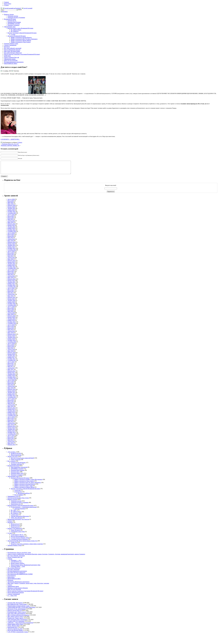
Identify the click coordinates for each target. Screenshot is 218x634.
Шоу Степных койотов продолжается (18, 615)
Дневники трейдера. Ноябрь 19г (10, 145)
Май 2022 (10, 274)
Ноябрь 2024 (11, 228)
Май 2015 (10, 403)
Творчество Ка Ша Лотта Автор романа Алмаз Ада (22, 540)
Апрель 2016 (11, 386)
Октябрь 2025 (11, 211)
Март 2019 (10, 332)
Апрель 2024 (11, 239)
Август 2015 (11, 398)
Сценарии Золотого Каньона (19, 539)
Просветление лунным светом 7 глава (18, 605)
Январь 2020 (11, 317)
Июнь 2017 (10, 365)
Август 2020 (11, 306)
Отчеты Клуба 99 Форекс (18, 462)
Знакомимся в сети (12, 496)
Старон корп (14, 514)
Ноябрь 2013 (11, 430)
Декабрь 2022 (11, 263)
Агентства (17, 490)
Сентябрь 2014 (11, 415)
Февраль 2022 (11, 279)
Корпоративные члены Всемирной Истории (20, 28)
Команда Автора (9, 14)
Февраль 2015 (11, 407)
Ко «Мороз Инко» (16, 29)
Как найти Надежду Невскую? (13, 53)
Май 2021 (10, 292)
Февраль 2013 (11, 444)
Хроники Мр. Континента (15, 602)
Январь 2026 (11, 207)
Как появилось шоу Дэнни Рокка (17, 604)
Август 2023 (11, 251)
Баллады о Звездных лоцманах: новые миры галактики (27, 544)
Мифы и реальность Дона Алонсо (21, 42)
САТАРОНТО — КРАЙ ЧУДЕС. (10, 139)
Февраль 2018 (11, 352)
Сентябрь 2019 (11, 323)
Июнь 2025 (10, 217)
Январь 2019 (11, 335)
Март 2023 (10, 259)
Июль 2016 (10, 381)
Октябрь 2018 (11, 340)
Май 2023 (10, 256)
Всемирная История (10, 19)
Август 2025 (11, 214)
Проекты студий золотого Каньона (17, 588)
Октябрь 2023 (11, 248)
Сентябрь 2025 (11, 213)
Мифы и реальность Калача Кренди (21, 37)
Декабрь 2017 (11, 355)
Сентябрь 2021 (11, 286)
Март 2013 (10, 443)
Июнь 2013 (10, 438)
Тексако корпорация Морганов (20, 516)
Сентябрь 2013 (11, 434)
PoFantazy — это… (16, 560)
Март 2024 (10, 240)
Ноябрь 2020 (11, 302)
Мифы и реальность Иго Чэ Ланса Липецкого (24, 39)
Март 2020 (10, 314)
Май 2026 (10, 202)
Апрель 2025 (11, 220)
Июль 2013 (10, 437)
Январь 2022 (11, 280)
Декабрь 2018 (11, 337)
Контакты (7, 46)
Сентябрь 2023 (11, 250)
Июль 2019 (10, 326)
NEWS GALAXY (12, 456)
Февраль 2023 (11, 260)
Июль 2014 (10, 418)
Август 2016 (11, 380)
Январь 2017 (11, 372)
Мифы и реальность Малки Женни (21, 40)
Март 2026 (10, 204)
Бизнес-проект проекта (17, 563)
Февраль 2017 (11, 371)
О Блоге (19, 142)
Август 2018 (11, 343)
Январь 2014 (11, 427)
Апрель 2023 (11, 257)
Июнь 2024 (10, 236)
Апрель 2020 (11, 312)
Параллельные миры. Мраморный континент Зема (25, 565)
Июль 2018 (10, 345)
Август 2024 (11, 233)
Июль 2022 (10, 271)
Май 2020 (10, 311)
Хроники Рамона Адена (11, 43)
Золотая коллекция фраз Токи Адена (18, 498)
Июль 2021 (10, 289)
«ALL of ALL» (11, 452)
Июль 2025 (10, 216)
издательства (18, 491)
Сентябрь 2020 (11, 305)
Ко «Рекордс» (15, 31)
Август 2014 (11, 417)
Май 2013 (10, 440)
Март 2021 (10, 296)
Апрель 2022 (11, 276)
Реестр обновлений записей (12, 49)
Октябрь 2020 (11, 303)
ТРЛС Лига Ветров (16, 517)
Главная (6, 2)
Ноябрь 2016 (11, 375)
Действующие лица (9, 26)
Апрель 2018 (11, 349)
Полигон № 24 (15, 525)
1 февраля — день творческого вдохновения (20, 622)
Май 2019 (10, 329)
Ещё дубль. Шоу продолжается (16, 613)
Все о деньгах (11, 461)
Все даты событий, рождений (12, 48)
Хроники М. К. (11, 20)
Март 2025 (10, 222)
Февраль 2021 (11, 297)
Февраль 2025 (11, 223)
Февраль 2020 (11, 315)
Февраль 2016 (11, 389)
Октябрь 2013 (11, 432)
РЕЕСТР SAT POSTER (10, 60)
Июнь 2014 (10, 420)
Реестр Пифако (18, 494)
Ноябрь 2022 (11, 265)
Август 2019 (11, 325)
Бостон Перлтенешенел (18, 536)
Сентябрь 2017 (11, 360)
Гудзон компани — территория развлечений (24, 507)
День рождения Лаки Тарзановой (17, 619)
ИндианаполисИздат (24, 493)
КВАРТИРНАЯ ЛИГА (10, 63)
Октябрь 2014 (11, 414)
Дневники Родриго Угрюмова (16, 17)
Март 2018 (10, 351)
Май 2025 (10, 219)
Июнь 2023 (10, 254)
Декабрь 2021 (11, 282)
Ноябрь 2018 (11, 338)
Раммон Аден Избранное (14, 528)
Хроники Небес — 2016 (18, 566)
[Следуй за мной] (27, 8)
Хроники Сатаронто (13, 25)
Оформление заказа (9, 59)
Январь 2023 (11, 262)
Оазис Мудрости (16, 530)
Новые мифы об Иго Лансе (15, 624)
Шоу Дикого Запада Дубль (15, 616)
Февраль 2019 (11, 334)
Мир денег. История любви (12, 51)
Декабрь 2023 (11, 245)
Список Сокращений (10, 45)
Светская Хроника (19, 508)
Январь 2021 (11, 299)
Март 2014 (10, 424)
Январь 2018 (11, 354)
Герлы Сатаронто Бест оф (11, 57)
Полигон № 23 (15, 524)
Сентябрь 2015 (11, 397)
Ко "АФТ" (14, 510)
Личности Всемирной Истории (16, 36)
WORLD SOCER (16, 453)
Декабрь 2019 (11, 319)
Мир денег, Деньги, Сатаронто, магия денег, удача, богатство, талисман (28, 583)
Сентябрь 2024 (11, 231)
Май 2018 (10, 348)
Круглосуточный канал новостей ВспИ (22, 458)
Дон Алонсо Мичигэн (13, 568)
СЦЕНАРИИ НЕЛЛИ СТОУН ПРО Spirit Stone (21, 607)
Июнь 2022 (10, 273)
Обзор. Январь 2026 (13, 625)
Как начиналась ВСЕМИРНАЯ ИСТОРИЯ (20, 574)
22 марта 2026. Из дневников (15, 621)
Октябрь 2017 (11, 358)
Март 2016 (10, 388)
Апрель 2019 (11, 331)
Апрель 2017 (11, 368)
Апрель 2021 (11, 294)
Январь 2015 (11, 409)
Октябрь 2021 (11, 285)
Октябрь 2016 (11, 377)
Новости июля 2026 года (14, 610)
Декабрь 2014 (11, 411)
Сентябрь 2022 (11, 268)
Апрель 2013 (11, 441)
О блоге (6, 5)
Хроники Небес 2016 (17, 473)
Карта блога (7, 3)
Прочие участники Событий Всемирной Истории (22, 33)
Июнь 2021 (10, 291)
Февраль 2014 (11, 426)
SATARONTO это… (17, 562)
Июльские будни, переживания (16, 609)
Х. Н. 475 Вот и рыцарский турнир (17, 632)
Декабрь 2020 (11, 300)
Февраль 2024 (11, 242)
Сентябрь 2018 (11, 342)
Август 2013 (11, 435)
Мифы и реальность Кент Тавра (23, 485)
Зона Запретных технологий (19, 467)
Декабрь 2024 (11, 227)
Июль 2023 (10, 253)
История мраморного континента (14, 62)
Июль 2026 (10, 200)
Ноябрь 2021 (11, 283)
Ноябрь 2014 (11, 412)
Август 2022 (11, 269)
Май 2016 (10, 384)
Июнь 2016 (10, 383)
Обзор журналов (16, 459)
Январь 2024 (11, 243)
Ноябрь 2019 (11, 320)
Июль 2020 (10, 308)
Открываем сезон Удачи (18, 531)
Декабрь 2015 (11, 392)
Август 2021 (11, 288)
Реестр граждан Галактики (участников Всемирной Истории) (22, 54)
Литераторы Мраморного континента (18, 581)
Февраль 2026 (11, 205)
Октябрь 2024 (11, 230)
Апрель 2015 (11, 404)
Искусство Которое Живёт (15, 630)
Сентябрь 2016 (11, 378)
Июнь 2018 (10, 346)
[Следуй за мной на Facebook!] (12, 8)
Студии (13, 34)
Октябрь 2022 (11, 266)
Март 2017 (10, 369)
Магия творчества (16, 455)
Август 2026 (11, 199)
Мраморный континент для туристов (18, 519)
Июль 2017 (10, 363)
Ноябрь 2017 (11, 357)
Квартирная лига (16, 504)
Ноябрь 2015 (11, 394)
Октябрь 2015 (11, 395)
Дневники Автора (12, 16)
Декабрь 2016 (11, 374)
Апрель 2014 (11, 423)
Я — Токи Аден (12, 595)
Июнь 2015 (10, 401)
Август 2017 (11, 361)
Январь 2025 (11, 225)
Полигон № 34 (15, 527)
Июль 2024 (10, 234)
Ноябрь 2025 (11, 210)
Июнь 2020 (10, 309)
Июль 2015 (10, 400)
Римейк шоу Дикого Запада (15, 618)
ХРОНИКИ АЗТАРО (13, 23)
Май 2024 (10, 237)
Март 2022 (10, 277)
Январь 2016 (11, 391)
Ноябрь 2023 (11, 246)
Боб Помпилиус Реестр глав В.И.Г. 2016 (19, 552)
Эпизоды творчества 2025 (15, 628)
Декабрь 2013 (11, 429)
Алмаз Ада (14, 542)
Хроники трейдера (16, 464)
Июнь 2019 (10, 328)
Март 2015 (10, 406)
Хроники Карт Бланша (14, 22)
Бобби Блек (7, 56)
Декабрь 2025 (11, 208)
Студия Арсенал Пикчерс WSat (20, 537)
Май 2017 (10, 366)
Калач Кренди (11, 575)
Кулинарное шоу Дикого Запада (16, 612)
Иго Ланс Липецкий (13, 569)
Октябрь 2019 (11, 322)
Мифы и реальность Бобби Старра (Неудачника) (28, 479)
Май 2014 (10, 421)
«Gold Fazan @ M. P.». (17, 534)
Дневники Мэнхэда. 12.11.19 (10, 144)
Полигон (10, 522)
